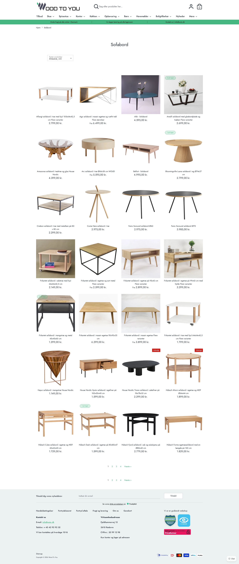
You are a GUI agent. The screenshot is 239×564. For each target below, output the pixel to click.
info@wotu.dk (48, 522)
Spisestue (64, 16)
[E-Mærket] (184, 521)
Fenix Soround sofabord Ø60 (140, 226)
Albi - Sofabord (140, 116)
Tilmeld (173, 495)
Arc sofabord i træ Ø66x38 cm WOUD (98, 171)
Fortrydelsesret (64, 510)
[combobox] (60, 58)
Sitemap (39, 553)
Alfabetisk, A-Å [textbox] (55, 58)
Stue (49, 16)
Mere (192, 16)
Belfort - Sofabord (140, 171)
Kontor (79, 16)
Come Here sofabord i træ (98, 226)
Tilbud (39, 16)
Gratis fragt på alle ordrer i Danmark (63, 22)
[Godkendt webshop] (170, 521)
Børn (126, 16)
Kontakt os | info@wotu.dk (175, 22)
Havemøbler (142, 16)
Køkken (94, 16)
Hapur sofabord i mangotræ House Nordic (55, 390)
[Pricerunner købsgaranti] (177, 534)
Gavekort (128, 510)
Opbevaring (111, 16)
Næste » (127, 466)
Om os (116, 510)
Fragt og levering (100, 510)
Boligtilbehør (162, 16)
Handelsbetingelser (44, 510)
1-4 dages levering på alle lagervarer (119, 22)
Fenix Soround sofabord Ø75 (183, 226)
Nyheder (180, 16)
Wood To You (53, 557)
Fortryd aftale (82, 510)
